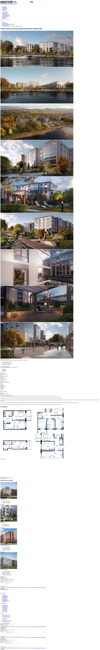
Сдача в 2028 (4, 611)
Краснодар (4, 601)
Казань (3, 17)
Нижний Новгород (5, 14)
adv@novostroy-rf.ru (7, 616)
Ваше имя (2, 578)
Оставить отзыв (3, 478)
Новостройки (4, 7)
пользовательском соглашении (40, 587)
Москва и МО (4, 12)
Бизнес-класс (4, 605)
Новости (4, 9)
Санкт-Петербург (5, 13)
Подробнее (2, 504)
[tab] (4, 369)
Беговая (1, 384)
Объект (2, 579)
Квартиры (4, 6)
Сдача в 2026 (4, 609)
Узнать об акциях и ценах (5, 366)
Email (1, 581)
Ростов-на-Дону (5, 16)
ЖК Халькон (2, 522)
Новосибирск (4, 596)
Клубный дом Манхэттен (4, 545)
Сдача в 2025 (4, 608)
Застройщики (4, 8)
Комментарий (3, 586)
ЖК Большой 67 (3, 499)
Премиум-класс (5, 606)
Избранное (4, 10)
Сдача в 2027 (4, 610)
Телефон (2, 580)
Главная (3, 22)
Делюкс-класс (4, 607)
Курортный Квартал (4, 569)
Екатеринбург (4, 599)
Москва (3, 594)
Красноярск (4, 598)
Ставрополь (4, 18)
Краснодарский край (6, 15)
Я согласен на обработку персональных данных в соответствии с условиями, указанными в (23, 587)
